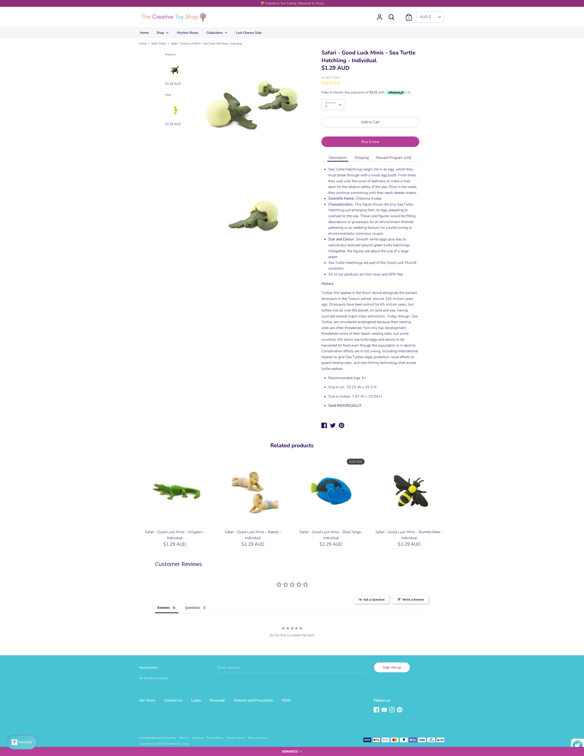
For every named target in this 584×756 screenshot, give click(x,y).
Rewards (217, 700)
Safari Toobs (332, 77)
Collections (215, 33)
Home (144, 33)
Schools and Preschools (253, 700)
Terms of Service (258, 738)
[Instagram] (392, 710)
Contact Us (173, 700)
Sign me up (392, 667)
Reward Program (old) (393, 157)
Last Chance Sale (249, 33)
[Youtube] (384, 710)
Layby (196, 700)
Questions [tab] (192, 607)
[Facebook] (377, 710)
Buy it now (370, 141)
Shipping (361, 157)
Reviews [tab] (163, 607)
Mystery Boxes (188, 33)
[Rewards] (21, 742)
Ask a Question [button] (374, 599)
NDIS (286, 700)
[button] (292, 751)
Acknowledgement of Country (157, 738)
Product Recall (235, 738)
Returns (184, 738)
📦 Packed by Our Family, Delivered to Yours (292, 3)
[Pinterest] (400, 710)
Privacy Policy (215, 738)
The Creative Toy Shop (175, 744)
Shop (160, 33)
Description (338, 157)
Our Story (147, 700)
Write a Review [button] (413, 599)
